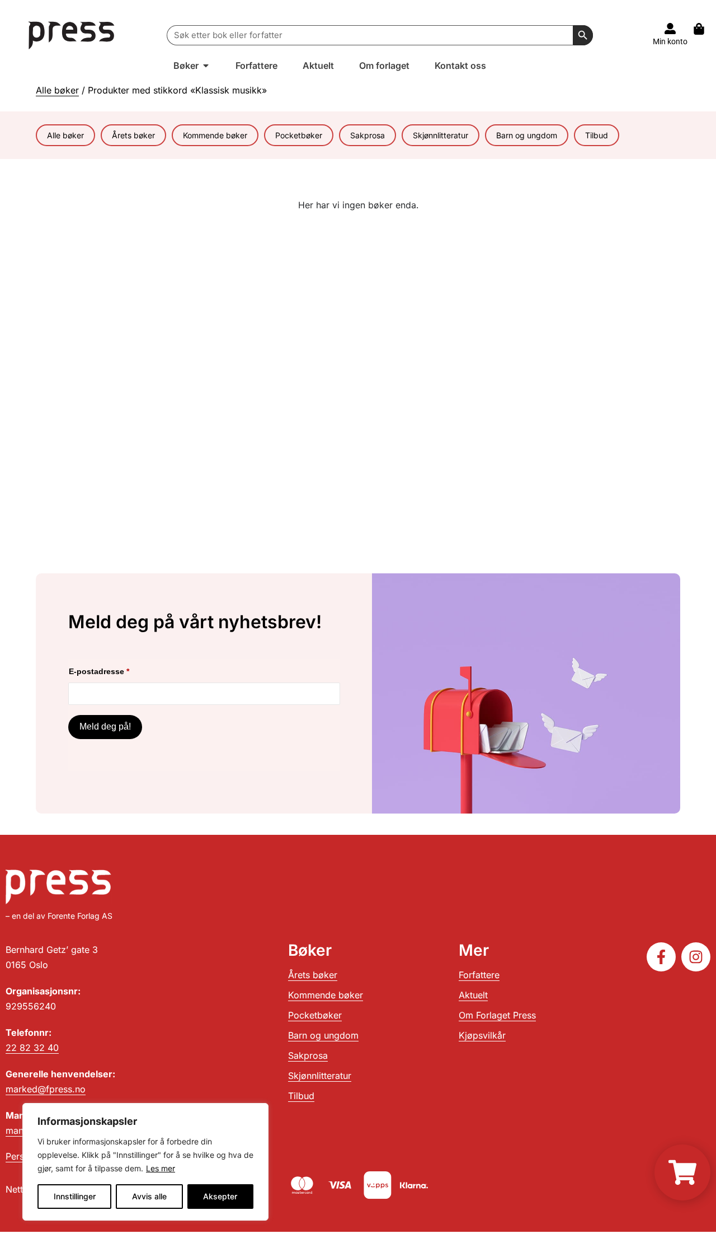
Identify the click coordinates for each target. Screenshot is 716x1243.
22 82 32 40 (32, 1047)
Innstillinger (75, 1196)
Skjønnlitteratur (440, 135)
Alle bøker (57, 90)
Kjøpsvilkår (482, 1035)
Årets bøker (133, 135)
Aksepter (220, 1196)
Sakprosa (367, 135)
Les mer (160, 1168)
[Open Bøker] (205, 65)
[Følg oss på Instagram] (695, 956)
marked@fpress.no (46, 1089)
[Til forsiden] (72, 35)
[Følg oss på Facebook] (661, 956)
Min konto (670, 41)
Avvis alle (149, 1196)
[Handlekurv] (704, 29)
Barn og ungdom (526, 135)
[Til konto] (670, 28)
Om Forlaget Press (497, 1015)
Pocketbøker (298, 135)
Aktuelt (473, 995)
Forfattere (479, 974)
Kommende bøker (215, 135)
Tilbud (596, 135)
